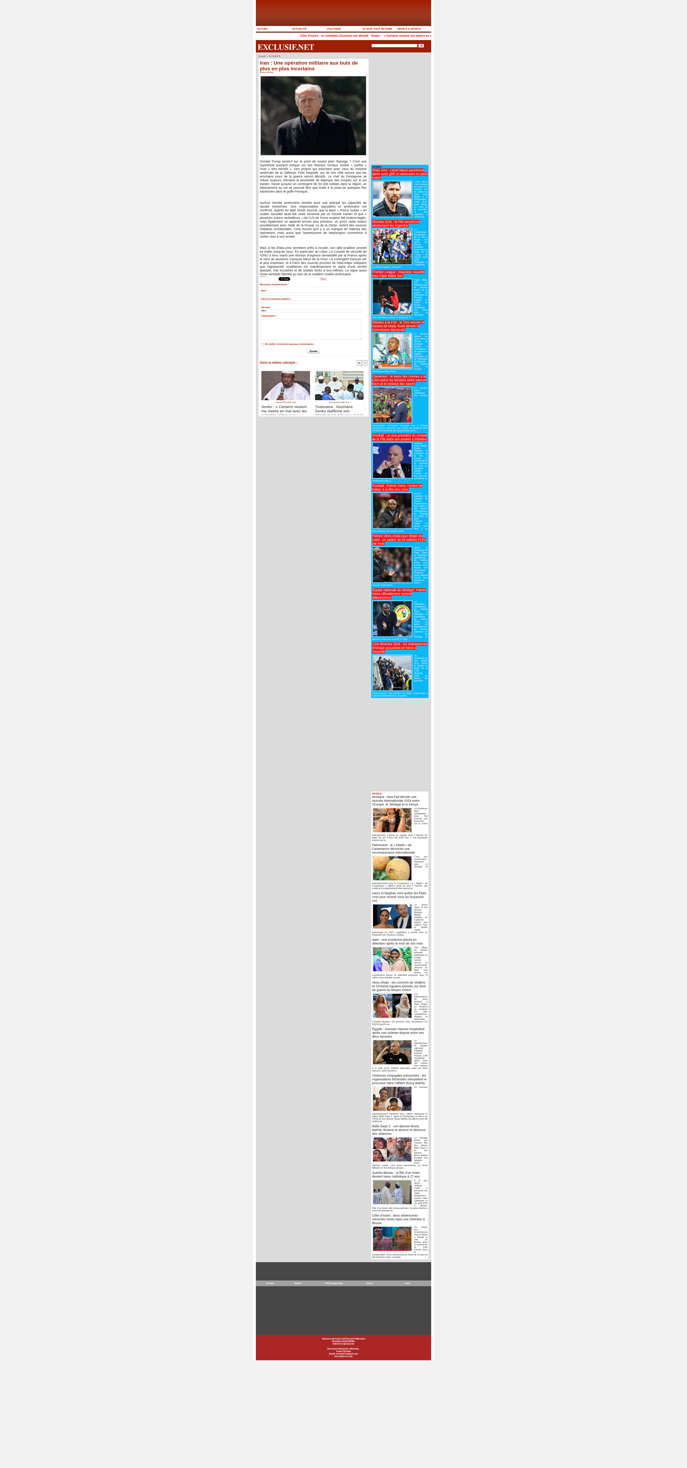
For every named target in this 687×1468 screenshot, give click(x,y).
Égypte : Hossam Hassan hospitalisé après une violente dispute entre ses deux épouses (398, 1032)
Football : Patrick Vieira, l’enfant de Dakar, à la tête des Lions (397, 487)
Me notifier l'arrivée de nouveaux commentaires (289, 344)
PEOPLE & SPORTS (409, 28)
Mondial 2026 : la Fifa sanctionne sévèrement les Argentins (396, 223)
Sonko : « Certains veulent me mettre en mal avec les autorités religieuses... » (332, 35)
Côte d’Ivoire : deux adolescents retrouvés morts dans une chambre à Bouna (398, 1219)
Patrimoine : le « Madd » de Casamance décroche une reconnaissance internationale (393, 848)
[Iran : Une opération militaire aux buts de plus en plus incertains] (313, 76)
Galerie (298, 1283)
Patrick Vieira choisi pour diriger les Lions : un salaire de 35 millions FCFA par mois (399, 539)
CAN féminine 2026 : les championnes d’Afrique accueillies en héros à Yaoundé (399, 647)
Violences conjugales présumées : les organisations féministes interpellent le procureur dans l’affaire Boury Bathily (399, 1079)
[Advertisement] (398, 108)
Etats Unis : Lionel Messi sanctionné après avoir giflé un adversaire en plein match (399, 173)
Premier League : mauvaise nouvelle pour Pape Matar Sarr (398, 274)
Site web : (266, 307)
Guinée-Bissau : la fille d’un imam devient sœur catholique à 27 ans (396, 1174)
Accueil (262, 56)
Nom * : (265, 290)
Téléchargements (334, 1283)
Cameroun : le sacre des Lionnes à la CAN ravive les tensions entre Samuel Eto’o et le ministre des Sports (399, 380)
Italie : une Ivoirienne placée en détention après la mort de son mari (397, 941)
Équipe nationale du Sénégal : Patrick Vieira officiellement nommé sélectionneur (399, 593)
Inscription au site (344, 1356)
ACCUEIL (262, 28)
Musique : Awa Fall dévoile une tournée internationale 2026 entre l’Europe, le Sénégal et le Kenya (396, 800)
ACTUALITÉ (299, 28)
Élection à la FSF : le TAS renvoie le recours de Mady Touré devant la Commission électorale (398, 326)
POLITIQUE (334, 28)
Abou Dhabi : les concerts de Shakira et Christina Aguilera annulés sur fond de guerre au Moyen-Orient (399, 986)
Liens (407, 1283)
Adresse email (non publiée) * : (276, 299)
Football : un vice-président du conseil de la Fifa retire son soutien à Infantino (399, 437)
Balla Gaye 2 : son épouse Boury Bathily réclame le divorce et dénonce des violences (399, 1129)
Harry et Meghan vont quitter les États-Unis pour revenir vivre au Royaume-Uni (399, 896)
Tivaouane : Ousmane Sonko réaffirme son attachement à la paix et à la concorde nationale (339, 409)
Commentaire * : (269, 316)
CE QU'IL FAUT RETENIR (377, 28)
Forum (369, 1283)
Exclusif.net (286, 46)
